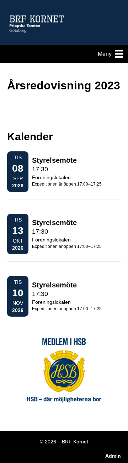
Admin (113, 456)
